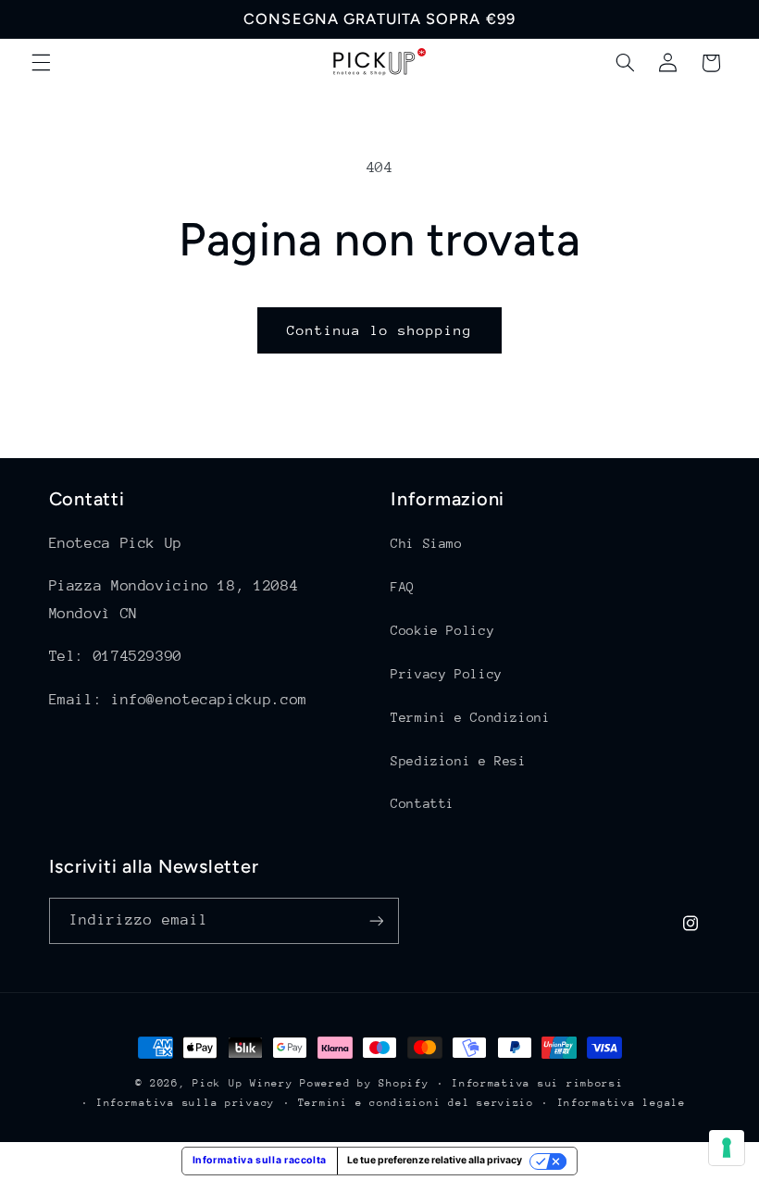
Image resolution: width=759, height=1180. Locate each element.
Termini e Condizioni (471, 717)
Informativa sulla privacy (185, 1103)
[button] (40, 63)
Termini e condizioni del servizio (416, 1103)
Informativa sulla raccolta (260, 1160)
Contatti (422, 803)
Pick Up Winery (242, 1083)
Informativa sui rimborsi (538, 1083)
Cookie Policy (442, 630)
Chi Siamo (427, 543)
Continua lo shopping (380, 330)
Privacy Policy (447, 673)
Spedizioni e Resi (459, 760)
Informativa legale (621, 1103)
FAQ (403, 586)
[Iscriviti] (376, 920)
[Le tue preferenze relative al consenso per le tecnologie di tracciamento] (726, 1147)
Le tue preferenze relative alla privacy (434, 1160)
